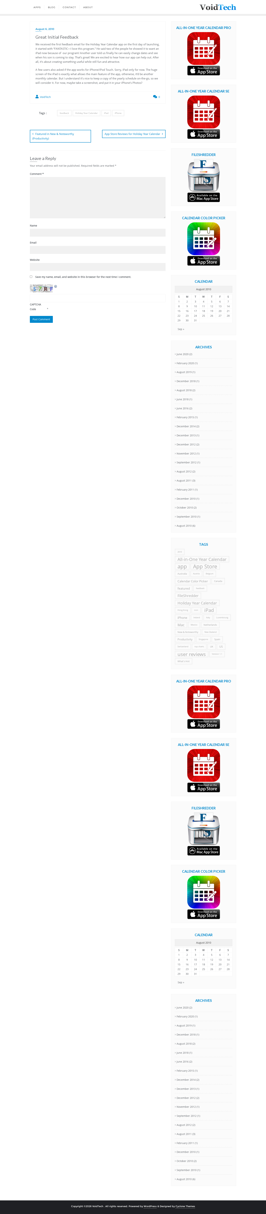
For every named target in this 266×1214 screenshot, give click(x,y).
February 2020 (185, 363)
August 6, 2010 (44, 29)
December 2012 (186, 444)
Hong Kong (183, 610)
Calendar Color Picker (193, 581)
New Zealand (210, 632)
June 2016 (183, 408)
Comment (37, 174)
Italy (208, 617)
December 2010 (186, 498)
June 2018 (183, 399)
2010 (180, 552)
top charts (199, 646)
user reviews (192, 654)
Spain (217, 639)
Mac (181, 624)
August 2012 (184, 471)
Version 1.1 (217, 654)
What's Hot (184, 661)
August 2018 (184, 390)
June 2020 (183, 354)
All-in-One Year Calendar (202, 559)
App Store (205, 566)
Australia (182, 573)
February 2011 (185, 489)
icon (196, 610)
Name (33, 225)
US (221, 646)
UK (211, 646)
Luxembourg (222, 617)
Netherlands (210, 624)
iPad (106, 113)
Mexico (194, 625)
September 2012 (187, 462)
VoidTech (45, 97)
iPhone (118, 113)
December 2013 (186, 435)
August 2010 (184, 525)
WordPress (150, 1206)
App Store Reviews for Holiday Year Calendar (132, 134)
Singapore (203, 639)
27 (220, 315)
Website (35, 260)
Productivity (185, 639)
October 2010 (185, 507)
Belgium (209, 573)
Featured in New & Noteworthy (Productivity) (53, 136)
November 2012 (186, 453)
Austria (196, 573)
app (182, 566)
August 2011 (184, 480)
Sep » (181, 329)
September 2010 (187, 516)
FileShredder (188, 595)
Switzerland (183, 646)
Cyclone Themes (185, 1206)
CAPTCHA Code (35, 307)
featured (184, 588)
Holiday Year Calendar (86, 113)
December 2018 (186, 381)
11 (203, 306)
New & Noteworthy (188, 632)
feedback (64, 113)
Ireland (196, 617)
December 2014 (186, 426)
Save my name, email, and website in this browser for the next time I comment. (83, 277)
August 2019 (184, 372)
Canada (218, 581)
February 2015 (185, 417)
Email (33, 242)
